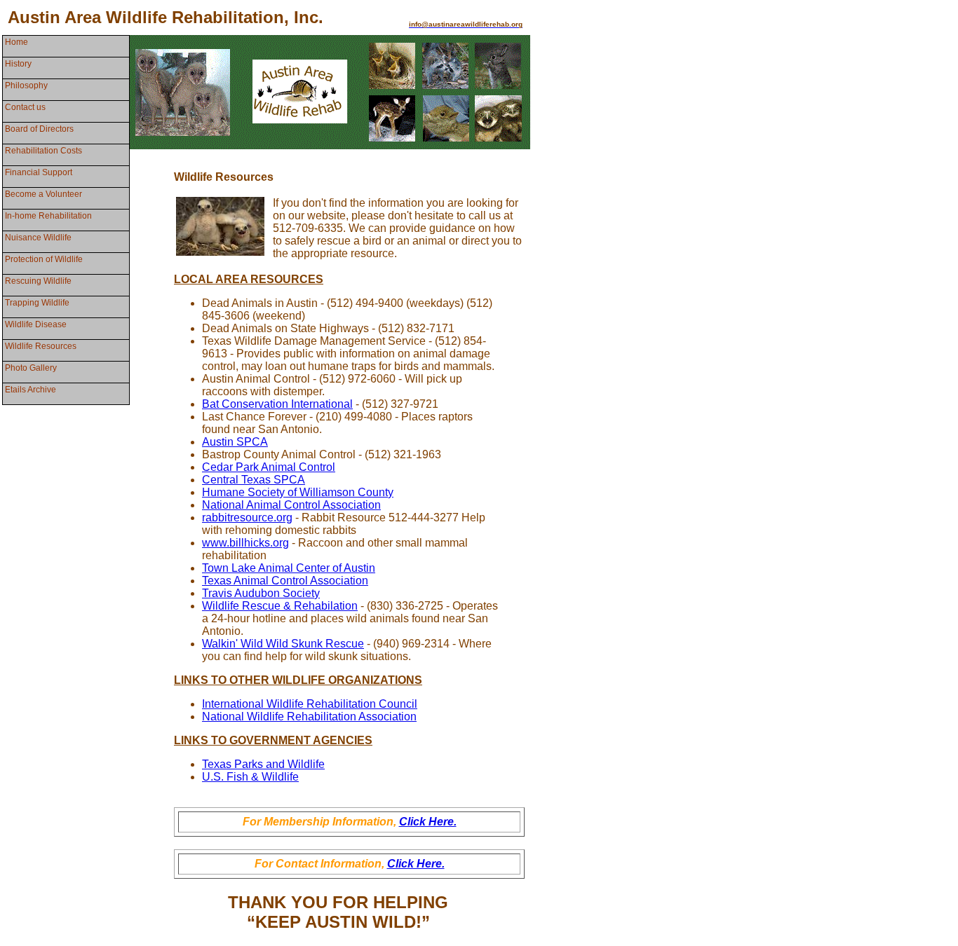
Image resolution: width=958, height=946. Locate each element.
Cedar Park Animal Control (268, 467)
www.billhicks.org (245, 543)
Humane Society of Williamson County (297, 492)
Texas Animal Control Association (285, 581)
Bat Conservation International (277, 404)
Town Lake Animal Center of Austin (288, 568)
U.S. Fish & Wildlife (250, 777)
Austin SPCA (235, 442)
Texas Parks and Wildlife (263, 764)
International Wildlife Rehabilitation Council (309, 704)
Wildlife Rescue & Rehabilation (280, 606)
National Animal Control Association (291, 505)
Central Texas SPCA (253, 480)
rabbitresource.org (247, 517)
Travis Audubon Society (261, 593)
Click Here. (428, 822)
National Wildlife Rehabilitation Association (309, 716)
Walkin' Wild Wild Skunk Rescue (283, 644)
